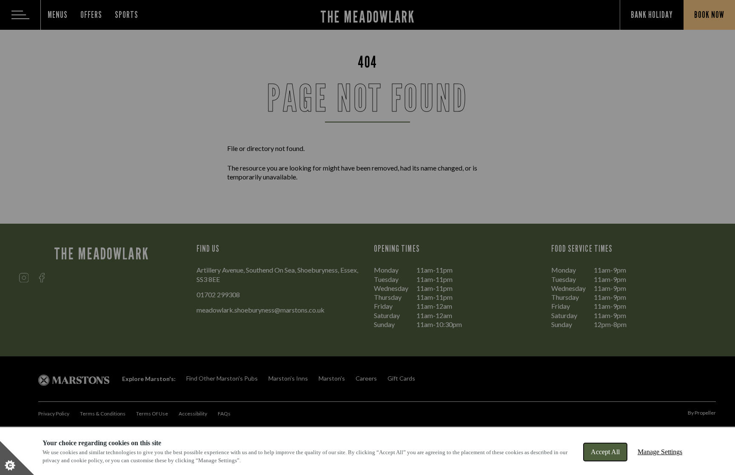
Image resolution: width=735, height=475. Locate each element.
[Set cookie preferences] (17, 458)
